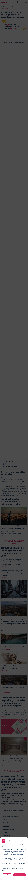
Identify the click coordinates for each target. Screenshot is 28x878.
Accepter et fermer (19, 874)
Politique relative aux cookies (9, 868)
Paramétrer (7, 874)
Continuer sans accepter (20, 839)
